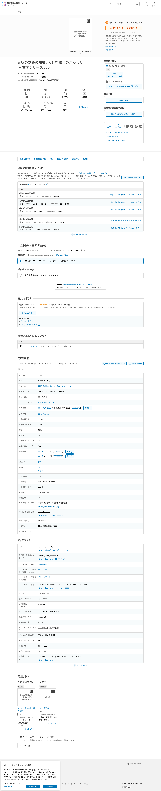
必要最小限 (33, 786)
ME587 (40, 471)
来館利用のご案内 (62, 255)
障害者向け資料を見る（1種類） (124, 114)
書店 (51, 158)
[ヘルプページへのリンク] (80, 53)
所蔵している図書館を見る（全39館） (124, 86)
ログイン (155, 6)
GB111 (40, 467)
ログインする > (110, 50)
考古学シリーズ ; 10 (46, 402)
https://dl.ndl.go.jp (45, 660)
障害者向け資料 (62, 158)
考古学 (40, 451)
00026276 (76, 407)
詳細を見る (83, 106)
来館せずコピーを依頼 (114, 76)
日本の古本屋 (26, 321)
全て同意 (50, 786)
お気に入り (110, 127)
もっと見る (29, 729)
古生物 (40, 456)
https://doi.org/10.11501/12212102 (52, 550)
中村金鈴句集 (44, 708)
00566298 (58, 451)
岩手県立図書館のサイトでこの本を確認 (125, 202)
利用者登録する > (111, 46)
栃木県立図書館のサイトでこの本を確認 (125, 220)
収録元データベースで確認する (125, 28)
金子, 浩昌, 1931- (44, 407)
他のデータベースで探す (116, 140)
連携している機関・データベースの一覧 (93, 173)
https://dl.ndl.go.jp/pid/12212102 (51, 559)
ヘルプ (145, 6)
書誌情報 (75, 158)
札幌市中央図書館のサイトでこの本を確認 (124, 195)
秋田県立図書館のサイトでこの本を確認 (125, 210)
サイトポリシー (85, 784)
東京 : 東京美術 (44, 413)
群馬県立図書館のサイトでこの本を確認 (125, 228)
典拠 (86, 408)
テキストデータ (44, 569)
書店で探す (123, 100)
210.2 (40, 462)
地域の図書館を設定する (132, 177)
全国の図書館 (25, 158)
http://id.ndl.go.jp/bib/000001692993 (53, 515)
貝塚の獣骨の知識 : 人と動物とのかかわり (54, 386)
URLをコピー (118, 127)
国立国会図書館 (40, 158)
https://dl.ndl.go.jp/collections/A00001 (54, 588)
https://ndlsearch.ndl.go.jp (49, 506)
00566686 (58, 456)
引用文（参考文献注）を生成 (118, 132)
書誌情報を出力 (113, 136)
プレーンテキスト (31, 346)
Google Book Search (29, 324)
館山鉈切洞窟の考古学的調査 (26, 709)
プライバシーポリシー (69, 784)
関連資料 (85, 158)
